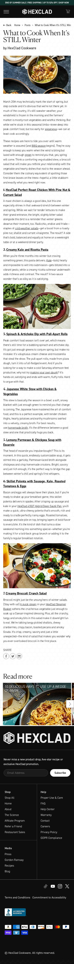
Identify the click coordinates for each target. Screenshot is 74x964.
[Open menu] (6, 11)
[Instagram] (53, 886)
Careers (45, 826)
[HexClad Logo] (37, 11)
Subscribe (60, 773)
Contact (45, 820)
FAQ (43, 803)
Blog (7, 871)
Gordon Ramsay (14, 860)
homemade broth (18, 428)
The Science (12, 815)
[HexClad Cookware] (37, 738)
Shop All (9, 798)
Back (8, 25)
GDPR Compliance (51, 838)
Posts (28, 25)
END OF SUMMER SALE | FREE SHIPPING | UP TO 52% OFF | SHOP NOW (37, 2)
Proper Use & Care (52, 798)
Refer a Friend (13, 826)
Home (17, 25)
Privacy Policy (49, 832)
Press (8, 854)
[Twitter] (60, 886)
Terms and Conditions (17, 897)
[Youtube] (45, 886)
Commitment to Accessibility (49, 897)
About (8, 809)
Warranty (46, 815)
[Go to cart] (67, 11)
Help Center (48, 809)
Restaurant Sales (15, 832)
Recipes (9, 865)
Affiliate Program (15, 820)
